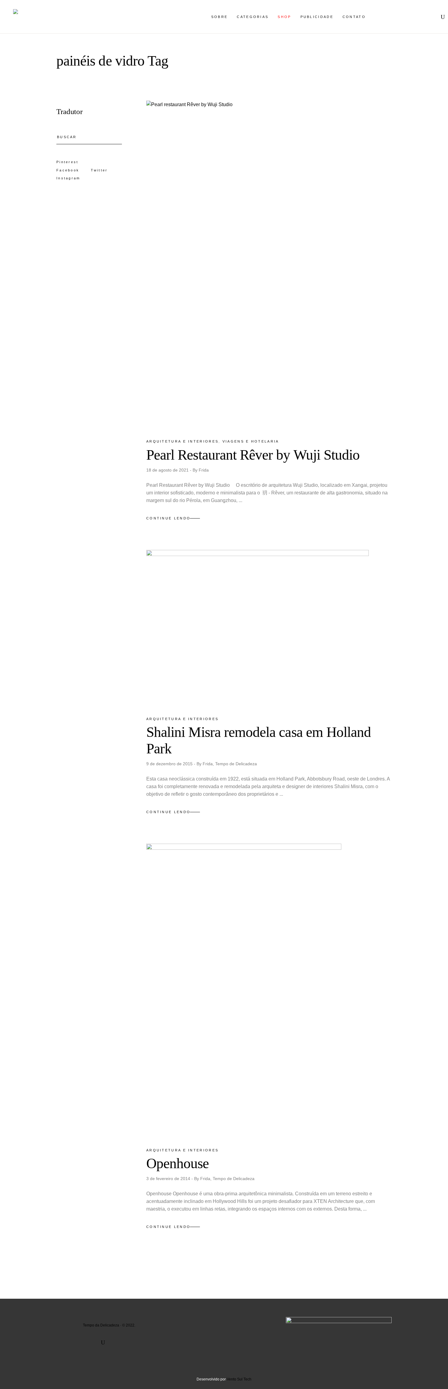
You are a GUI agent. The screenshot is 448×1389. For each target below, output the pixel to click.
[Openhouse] (243, 990)
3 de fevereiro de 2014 (168, 1178)
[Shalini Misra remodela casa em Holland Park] (257, 627)
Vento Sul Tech (239, 1379)
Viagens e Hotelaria (250, 441)
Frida (204, 470)
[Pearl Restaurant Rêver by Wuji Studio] (269, 264)
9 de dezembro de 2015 (170, 763)
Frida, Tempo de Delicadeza (230, 763)
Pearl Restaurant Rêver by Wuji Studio (253, 455)
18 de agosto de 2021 (168, 470)
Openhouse (177, 1163)
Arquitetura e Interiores (182, 441)
